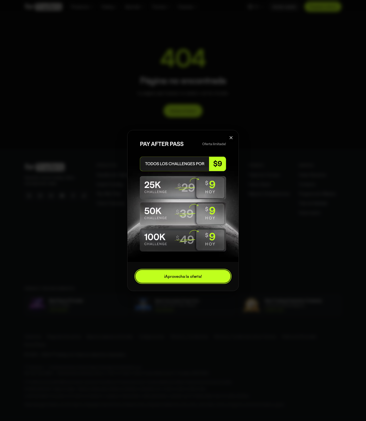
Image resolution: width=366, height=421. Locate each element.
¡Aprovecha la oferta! (183, 276)
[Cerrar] (231, 137)
